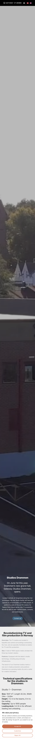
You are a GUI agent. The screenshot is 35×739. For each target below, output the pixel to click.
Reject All (17, 735)
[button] (24, 3)
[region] (17, 724)
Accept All (17, 726)
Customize (17, 731)
